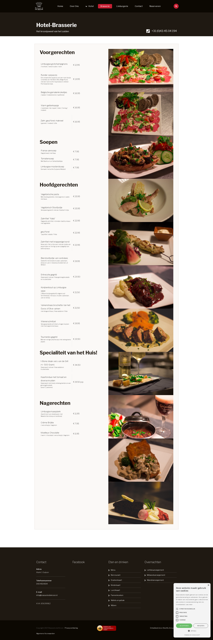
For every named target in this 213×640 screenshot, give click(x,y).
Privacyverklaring (71, 628)
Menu (113, 570)
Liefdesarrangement (155, 570)
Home (60, 6)
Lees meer (189, 604)
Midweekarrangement (156, 575)
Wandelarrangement (155, 580)
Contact (139, 6)
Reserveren (155, 6)
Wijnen (113, 605)
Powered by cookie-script (192, 635)
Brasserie (105, 6)
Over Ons (74, 6)
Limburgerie (122, 6)
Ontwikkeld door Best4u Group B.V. (163, 628)
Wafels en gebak (117, 600)
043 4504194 (42, 584)
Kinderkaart (115, 585)
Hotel (91, 6)
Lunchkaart (115, 590)
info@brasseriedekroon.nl (46, 595)
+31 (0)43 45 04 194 (164, 31)
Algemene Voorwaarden (45, 633)
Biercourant (115, 575)
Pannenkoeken (117, 595)
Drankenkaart (116, 580)
